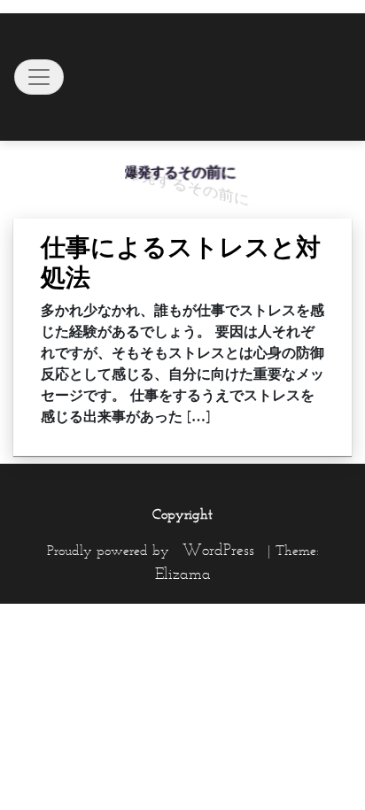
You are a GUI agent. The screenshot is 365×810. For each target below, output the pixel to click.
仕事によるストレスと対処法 (181, 262)
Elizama (183, 573)
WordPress (218, 549)
